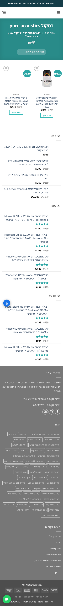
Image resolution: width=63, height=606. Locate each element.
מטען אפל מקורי (35, 472)
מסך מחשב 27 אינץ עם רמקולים (46, 488)
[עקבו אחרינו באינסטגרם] (51, 412)
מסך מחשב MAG (23, 488)
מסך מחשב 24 (24, 477)
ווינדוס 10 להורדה (19, 444)
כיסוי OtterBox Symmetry (24, 455)
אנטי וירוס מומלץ (35, 439)
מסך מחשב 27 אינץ (36, 482)
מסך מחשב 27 (53, 482)
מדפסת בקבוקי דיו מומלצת (17, 466)
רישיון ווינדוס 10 (23, 509)
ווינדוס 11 (24, 450)
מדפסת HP (54, 466)
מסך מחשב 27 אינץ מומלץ (14, 482)
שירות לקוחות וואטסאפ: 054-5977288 (31, 596)
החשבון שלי (55, 536)
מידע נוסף (47, 115)
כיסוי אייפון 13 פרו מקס (13, 461)
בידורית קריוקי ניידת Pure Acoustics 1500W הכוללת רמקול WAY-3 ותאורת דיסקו (16, 100)
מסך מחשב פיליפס (51, 499)
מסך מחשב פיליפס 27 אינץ (30, 499)
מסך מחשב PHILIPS (50, 493)
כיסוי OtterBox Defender (48, 455)
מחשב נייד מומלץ (52, 472)
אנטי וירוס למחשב (52, 439)
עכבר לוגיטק (54, 509)
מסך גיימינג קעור (40, 477)
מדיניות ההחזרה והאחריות (47, 560)
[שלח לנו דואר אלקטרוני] (45, 412)
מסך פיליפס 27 (36, 504)
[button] (58, 13)
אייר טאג (22, 434)
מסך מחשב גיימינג (31, 493)
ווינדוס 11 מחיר (12, 450)
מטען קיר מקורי (20, 472)
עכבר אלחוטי (9, 504)
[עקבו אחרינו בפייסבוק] (57, 412)
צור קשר (56, 572)
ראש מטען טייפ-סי (39, 509)
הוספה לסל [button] (16, 112)
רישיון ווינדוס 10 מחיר (50, 515)
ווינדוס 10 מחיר (53, 450)
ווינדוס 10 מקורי (37, 450)
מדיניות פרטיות (53, 554)
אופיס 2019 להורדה (37, 434)
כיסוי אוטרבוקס (53, 461)
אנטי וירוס (12, 434)
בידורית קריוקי (19, 439)
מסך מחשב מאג (14, 493)
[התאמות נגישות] (6, 303)
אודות (58, 542)
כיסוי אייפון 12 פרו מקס (35, 461)
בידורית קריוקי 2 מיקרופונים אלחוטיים (44, 444)
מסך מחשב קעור (52, 504)
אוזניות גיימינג (53, 434)
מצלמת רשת (22, 504)
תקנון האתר (55, 548)
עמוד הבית (49, 33)
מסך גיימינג (54, 477)
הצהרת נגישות (53, 566)
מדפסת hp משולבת (39, 466)
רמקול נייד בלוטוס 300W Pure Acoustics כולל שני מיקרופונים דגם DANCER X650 (47, 102)
